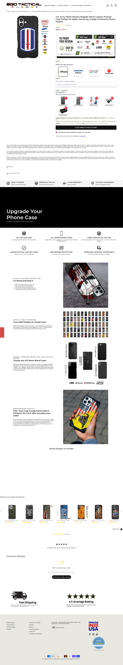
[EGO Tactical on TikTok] (97, 634)
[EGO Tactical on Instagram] (93, 634)
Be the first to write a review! (61, 577)
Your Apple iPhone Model (65, 81)
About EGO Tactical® (34, 622)
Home (8, 11)
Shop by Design (49, 5)
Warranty (31, 625)
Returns (31, 627)
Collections (13, 11)
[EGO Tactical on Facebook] (90, 634)
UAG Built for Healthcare (35, 633)
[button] (1, 511)
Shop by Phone (63, 5)
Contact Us (32, 631)
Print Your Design (77, 5)
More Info (87, 5)
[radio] (63, 71)
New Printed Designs (22, 11)
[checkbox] (63, 101)
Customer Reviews (34, 629)
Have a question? (13, 173)
